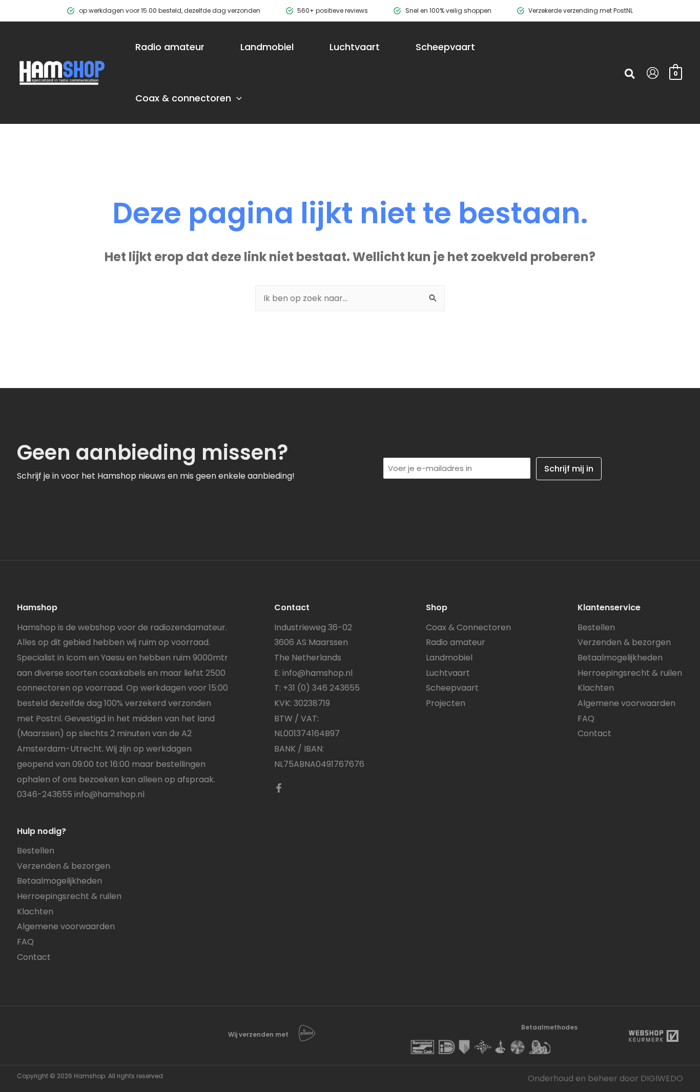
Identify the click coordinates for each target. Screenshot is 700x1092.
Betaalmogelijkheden (59, 881)
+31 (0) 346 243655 (321, 688)
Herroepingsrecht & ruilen (69, 896)
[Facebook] (278, 788)
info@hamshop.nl (109, 794)
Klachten (35, 911)
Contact (34, 957)
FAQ (25, 942)
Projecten (445, 703)
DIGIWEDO (662, 1078)
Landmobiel (449, 657)
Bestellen (35, 851)
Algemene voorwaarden (66, 926)
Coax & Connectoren (468, 627)
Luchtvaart (448, 673)
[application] (236, 98)
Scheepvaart (452, 688)
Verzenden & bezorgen (63, 866)
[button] (630, 75)
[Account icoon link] (652, 73)
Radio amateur (455, 642)
